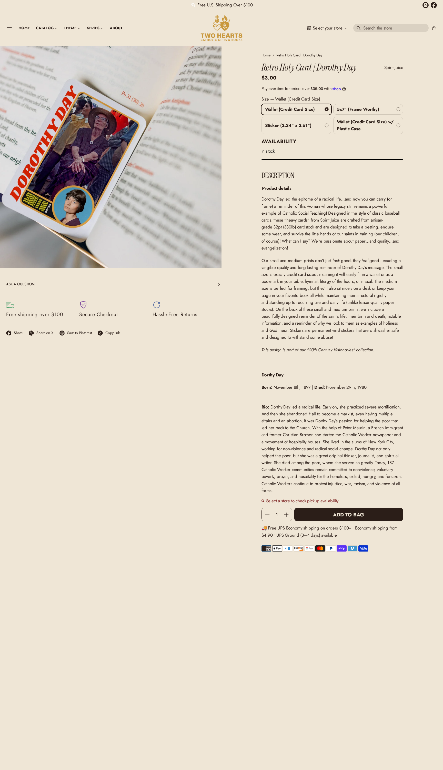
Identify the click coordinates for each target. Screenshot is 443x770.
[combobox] (391, 28)
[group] (276, 188)
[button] (391, 28)
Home (265, 55)
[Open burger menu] (9, 28)
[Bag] (433, 28)
